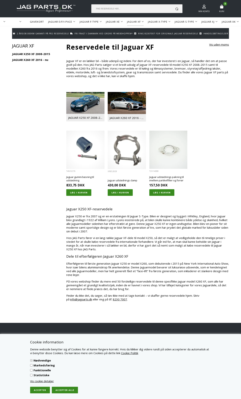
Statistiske (41, 375)
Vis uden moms (219, 44)
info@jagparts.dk (81, 299)
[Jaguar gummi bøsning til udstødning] (85, 150)
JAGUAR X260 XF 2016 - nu (128, 118)
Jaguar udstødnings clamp (122, 180)
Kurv (221, 11)
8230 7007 (120, 299)
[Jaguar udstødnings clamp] (127, 150)
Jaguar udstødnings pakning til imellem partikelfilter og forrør (166, 178)
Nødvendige (42, 360)
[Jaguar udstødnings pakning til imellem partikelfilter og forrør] (168, 150)
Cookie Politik (129, 353)
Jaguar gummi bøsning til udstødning (80, 178)
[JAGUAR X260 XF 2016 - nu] (127, 103)
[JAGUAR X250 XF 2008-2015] (85, 103)
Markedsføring (44, 365)
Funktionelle (42, 370)
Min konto (204, 11)
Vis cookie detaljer (42, 381)
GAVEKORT (37, 21)
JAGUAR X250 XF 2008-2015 (86, 117)
